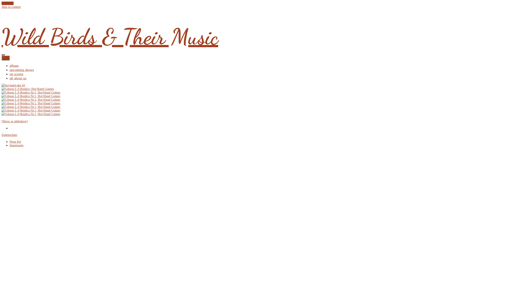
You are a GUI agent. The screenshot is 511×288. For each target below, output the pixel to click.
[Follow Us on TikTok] (7, 3)
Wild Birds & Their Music (110, 37)
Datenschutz (9, 135)
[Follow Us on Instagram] (12, 3)
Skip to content (11, 7)
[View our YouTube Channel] (10, 3)
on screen (16, 74)
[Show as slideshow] (15, 121)
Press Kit (15, 141)
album (14, 66)
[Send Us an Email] (3, 3)
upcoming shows (22, 70)
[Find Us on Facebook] (5, 3)
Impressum (16, 145)
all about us (18, 78)
